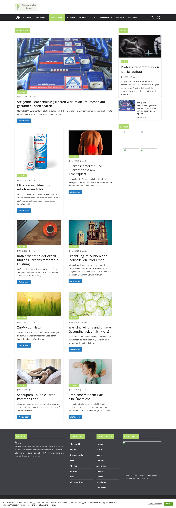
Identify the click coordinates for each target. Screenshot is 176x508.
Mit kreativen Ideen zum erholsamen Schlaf (35, 187)
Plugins (73, 471)
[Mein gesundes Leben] (18, 17)
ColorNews (101, 487)
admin (34, 97)
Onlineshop (106, 17)
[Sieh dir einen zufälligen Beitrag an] (158, 17)
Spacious (100, 460)
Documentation (77, 455)
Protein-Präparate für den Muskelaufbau (140, 69)
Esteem (100, 476)
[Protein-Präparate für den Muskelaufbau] (140, 46)
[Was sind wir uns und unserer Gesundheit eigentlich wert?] (90, 304)
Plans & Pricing (76, 482)
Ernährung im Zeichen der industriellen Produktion (88, 258)
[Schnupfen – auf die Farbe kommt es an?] (39, 371)
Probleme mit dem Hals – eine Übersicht (87, 397)
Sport (93, 17)
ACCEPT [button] (168, 503)
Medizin (120, 17)
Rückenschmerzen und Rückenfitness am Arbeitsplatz (85, 170)
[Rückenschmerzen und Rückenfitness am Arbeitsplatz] (90, 142)
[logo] (18, 443)
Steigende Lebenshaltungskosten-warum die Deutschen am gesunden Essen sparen (61, 104)
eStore (99, 449)
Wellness (132, 17)
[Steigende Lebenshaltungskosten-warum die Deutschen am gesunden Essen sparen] (64, 64)
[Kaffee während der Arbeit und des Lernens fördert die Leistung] (39, 232)
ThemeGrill (75, 444)
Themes (73, 466)
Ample (99, 455)
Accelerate (101, 466)
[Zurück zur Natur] (39, 304)
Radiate (100, 471)
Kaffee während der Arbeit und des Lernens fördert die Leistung (37, 260)
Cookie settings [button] (155, 503)
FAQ (72, 460)
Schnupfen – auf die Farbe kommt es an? (36, 397)
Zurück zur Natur (29, 327)
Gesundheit (57, 17)
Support (73, 449)
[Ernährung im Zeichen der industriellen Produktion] (90, 232)
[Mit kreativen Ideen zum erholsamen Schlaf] (39, 152)
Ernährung (41, 17)
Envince (100, 444)
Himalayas (101, 482)
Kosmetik (27, 17)
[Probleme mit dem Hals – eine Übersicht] (90, 371)
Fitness (82, 17)
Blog (72, 476)
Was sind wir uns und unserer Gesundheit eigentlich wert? (90, 329)
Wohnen (71, 17)
